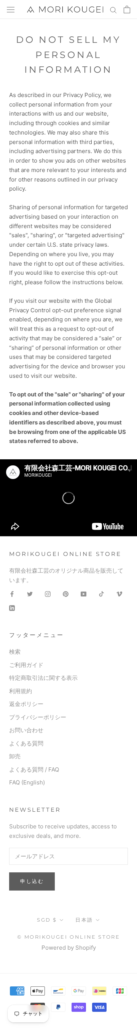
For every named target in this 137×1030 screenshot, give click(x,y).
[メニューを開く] (10, 9)
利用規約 (20, 691)
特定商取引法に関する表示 (43, 677)
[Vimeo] (119, 594)
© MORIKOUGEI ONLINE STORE (68, 937)
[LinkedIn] (12, 608)
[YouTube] (83, 594)
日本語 (84, 920)
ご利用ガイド (26, 664)
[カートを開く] (127, 9)
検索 (15, 651)
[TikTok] (101, 594)
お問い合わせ (26, 730)
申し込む (32, 881)
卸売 (15, 756)
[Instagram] (48, 594)
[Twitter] (30, 594)
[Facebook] (12, 594)
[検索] (113, 9)
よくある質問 (26, 743)
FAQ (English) (27, 782)
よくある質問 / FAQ (34, 769)
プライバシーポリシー (37, 717)
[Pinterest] (65, 594)
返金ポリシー (26, 704)
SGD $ (47, 920)
